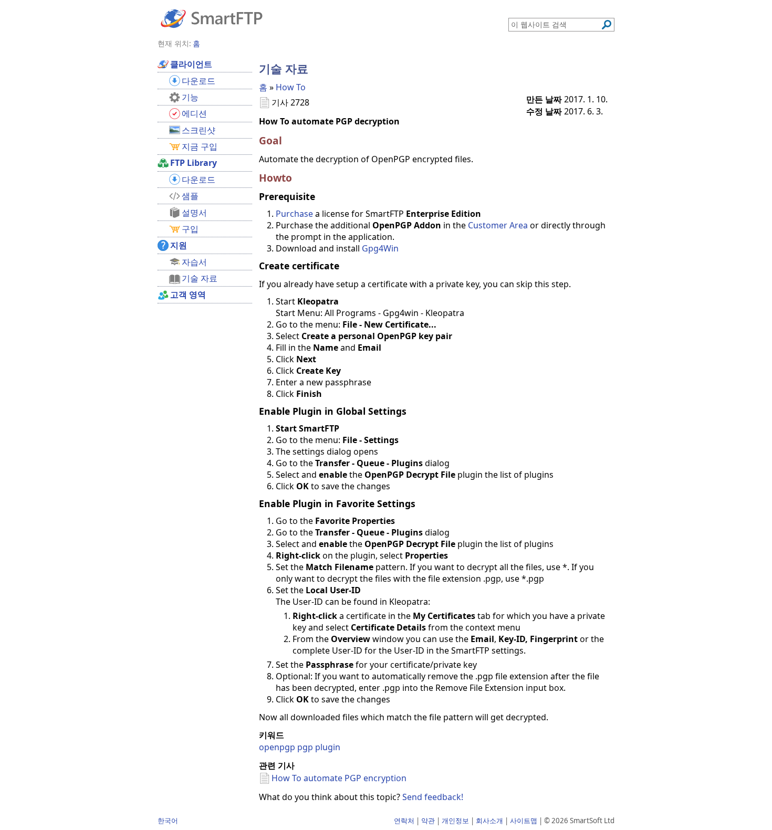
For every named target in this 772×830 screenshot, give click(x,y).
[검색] (606, 24)
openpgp (277, 747)
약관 (428, 820)
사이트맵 (523, 820)
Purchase (294, 213)
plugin (327, 747)
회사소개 (489, 820)
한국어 (168, 820)
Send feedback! (432, 797)
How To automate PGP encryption (339, 778)
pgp (305, 747)
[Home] (212, 18)
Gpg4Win (380, 248)
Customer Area (498, 225)
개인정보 (455, 820)
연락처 (404, 820)
